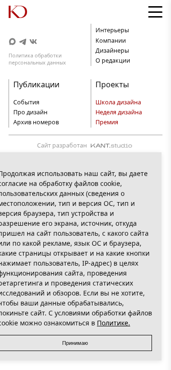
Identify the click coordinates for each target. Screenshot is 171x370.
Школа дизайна (118, 102)
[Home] (28, 12)
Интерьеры (112, 30)
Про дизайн (30, 112)
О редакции (112, 60)
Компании (110, 41)
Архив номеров (36, 122)
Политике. (113, 322)
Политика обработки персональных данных (37, 59)
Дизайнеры (112, 50)
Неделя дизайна (118, 112)
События (26, 102)
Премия (106, 122)
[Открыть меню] (155, 12)
